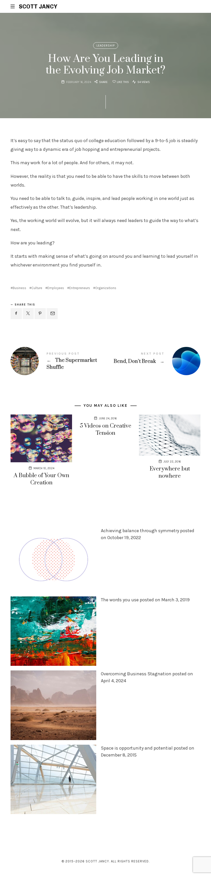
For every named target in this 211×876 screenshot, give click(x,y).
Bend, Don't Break (153, 361)
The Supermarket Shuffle (58, 361)
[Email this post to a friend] (52, 313)
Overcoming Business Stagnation (136, 674)
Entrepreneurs (79, 288)
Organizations (105, 288)
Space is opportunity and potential (137, 748)
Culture (36, 288)
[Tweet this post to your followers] (28, 313)
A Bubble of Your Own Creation (41, 479)
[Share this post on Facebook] (16, 313)
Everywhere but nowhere (170, 472)
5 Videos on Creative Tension (105, 429)
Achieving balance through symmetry (140, 530)
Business (19, 288)
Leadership (105, 45)
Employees (55, 288)
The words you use (120, 600)
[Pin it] (40, 313)
